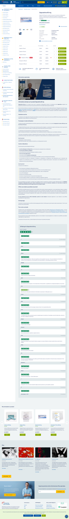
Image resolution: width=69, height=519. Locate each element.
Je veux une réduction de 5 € (40, 261)
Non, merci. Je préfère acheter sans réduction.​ (41, 265)
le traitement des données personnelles (42, 267)
